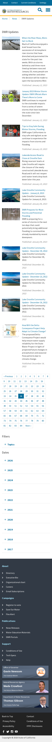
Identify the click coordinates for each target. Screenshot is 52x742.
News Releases (12, 628)
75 (16, 420)
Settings (43, 2)
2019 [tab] (10, 529)
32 (43, 391)
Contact (14, 2)
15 (36, 381)
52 (21, 406)
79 (37, 420)
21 (26, 386)
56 (43, 406)
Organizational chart (15, 582)
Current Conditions (28, 2)
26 (10, 391)
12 (20, 381)
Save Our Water (13, 609)
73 (5, 420)
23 (37, 386)
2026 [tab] (10, 460)
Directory (10, 573)
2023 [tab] (10, 490)
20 (21, 386)
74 (10, 420)
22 (32, 386)
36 (21, 396)
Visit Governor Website (11, 676)
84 (21, 425)
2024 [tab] (10, 480)
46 (32, 401)
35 (16, 396)
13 (25, 381)
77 (26, 420)
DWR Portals (12, 637)
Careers (9, 586)
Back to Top (7, 716)
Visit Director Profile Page (11, 705)
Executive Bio (12, 577)
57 (5, 410)
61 (26, 410)
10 (9, 381)
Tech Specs (11, 655)
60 (21, 410)
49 (5, 406)
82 (10, 425)
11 (14, 381)
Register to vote (13, 605)
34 (10, 396)
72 (43, 415)
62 (32, 410)
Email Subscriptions (15, 591)
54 (32, 406)
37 (26, 396)
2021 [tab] (10, 509)
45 (26, 401)
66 (10, 415)
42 (10, 401)
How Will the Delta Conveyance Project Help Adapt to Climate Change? (34, 328)
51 (16, 406)
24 (43, 386)
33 (5, 396)
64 (43, 410)
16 (42, 381)
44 (21, 401)
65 (5, 415)
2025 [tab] (10, 470)
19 (16, 386)
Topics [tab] (10, 444)
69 (26, 415)
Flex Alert (10, 614)
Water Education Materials (18, 632)
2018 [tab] (10, 539)
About (5, 2)
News (14, 18)
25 (5, 391)
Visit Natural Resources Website (13, 690)
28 (21, 391)
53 (26, 406)
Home (5, 18)
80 (43, 420)
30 (32, 391)
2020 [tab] (10, 519)
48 (43, 401)
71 (37, 415)
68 (21, 415)
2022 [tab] (10, 500)
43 (16, 401)
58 (10, 410)
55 (37, 406)
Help (8, 659)
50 (10, 406)
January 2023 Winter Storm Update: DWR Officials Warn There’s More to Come (34, 94)
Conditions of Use (14, 650)
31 (37, 391)
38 (32, 396)
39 (37, 396)
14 (31, 381)
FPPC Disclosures (34, 726)
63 (37, 410)
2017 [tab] (10, 549)
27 (16, 391)
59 (16, 410)
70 (32, 415)
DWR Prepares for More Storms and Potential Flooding (32, 212)
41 (5, 401)
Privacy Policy (9, 721)
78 (32, 420)
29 (26, 391)
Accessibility (8, 726)
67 (16, 415)
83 (16, 425)
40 (43, 396)
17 (5, 386)
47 (37, 401)
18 (10, 386)
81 (5, 425)
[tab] (26, 444)
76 (21, 420)
